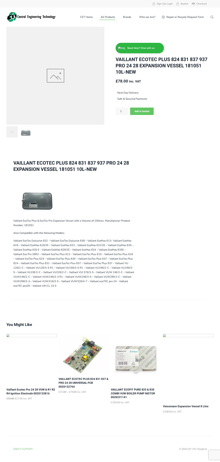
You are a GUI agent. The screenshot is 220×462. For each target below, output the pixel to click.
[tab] (12, 132)
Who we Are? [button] (147, 17)
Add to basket (141, 111)
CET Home (86, 17)
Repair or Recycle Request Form (185, 17)
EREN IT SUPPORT (23, 449)
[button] (212, 17)
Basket (184, 3)
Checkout (201, 3)
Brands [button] (127, 17)
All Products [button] (108, 17)
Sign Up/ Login (165, 3)
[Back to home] (31, 17)
